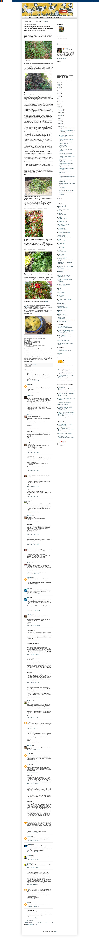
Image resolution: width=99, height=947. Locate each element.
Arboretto (60, 210)
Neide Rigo (29, 414)
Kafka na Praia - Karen (62, 257)
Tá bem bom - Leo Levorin (63, 315)
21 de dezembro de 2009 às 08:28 (33, 625)
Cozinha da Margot (61, 235)
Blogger (54, 931)
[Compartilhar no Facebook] (29, 366)
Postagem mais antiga (49, 922)
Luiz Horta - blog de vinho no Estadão (65, 262)
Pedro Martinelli (61, 282)
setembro (61, 113)
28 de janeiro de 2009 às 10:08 (33, 452)
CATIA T (28, 753)
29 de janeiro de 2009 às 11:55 (33, 521)
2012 (59, 103)
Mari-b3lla (29, 844)
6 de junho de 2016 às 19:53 (32, 832)
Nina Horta (60, 274)
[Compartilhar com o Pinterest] (30, 366)
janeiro (60, 126)
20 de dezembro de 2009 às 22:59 (33, 593)
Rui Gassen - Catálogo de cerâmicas (65, 433)
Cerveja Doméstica (61, 228)
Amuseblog (60, 207)
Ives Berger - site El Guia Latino (64, 427)
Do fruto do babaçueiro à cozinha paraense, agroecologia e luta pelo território (66, 370)
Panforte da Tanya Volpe (62, 339)
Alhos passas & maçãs (62, 205)
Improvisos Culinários (62, 251)
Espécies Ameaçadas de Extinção (64, 350)
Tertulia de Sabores (61, 310)
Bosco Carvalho (30, 548)
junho (60, 118)
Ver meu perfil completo (61, 58)
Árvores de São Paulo (62, 321)
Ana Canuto (29, 562)
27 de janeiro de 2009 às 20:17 (33, 380)
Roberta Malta (60, 293)
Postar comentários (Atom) (32, 924)
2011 (59, 104)
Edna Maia (29, 855)
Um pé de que (60, 353)
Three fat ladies (61, 311)
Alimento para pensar (62, 206)
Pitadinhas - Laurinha (62, 285)
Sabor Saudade (61, 298)
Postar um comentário (30, 920)
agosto (60, 115)
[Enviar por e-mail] (25, 366)
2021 (59, 88)
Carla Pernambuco (61, 225)
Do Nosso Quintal (61, 243)
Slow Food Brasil (61, 303)
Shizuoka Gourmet (61, 300)
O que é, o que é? (62, 159)
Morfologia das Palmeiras (63, 404)
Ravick (28, 588)
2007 (59, 198)
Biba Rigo (60, 216)
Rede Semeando (61, 292)
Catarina (29, 395)
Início (24, 17)
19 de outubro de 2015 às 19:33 (33, 783)
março (60, 123)
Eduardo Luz (60, 246)
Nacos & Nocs (60, 272)
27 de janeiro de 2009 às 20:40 (33, 411)
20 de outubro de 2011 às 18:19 (33, 654)
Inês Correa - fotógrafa (62, 425)
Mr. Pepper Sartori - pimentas (63, 270)
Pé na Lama (60, 289)
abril (60, 121)
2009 (59, 107)
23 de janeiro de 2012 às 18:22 (33, 717)
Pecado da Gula (61, 281)
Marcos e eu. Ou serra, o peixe (64, 170)
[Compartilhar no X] (28, 366)
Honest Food (60, 250)
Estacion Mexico (61, 247)
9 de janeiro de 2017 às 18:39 (32, 851)
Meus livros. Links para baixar (54, 17)
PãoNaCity (42, 17)
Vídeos (29, 17)
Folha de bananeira (61, 335)
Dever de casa (61, 242)
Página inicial (39, 922)
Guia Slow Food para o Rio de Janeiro (65, 397)
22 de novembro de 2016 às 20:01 (33, 840)
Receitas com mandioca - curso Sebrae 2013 (66, 411)
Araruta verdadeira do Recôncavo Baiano (66, 155)
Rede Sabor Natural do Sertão (63, 340)
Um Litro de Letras (61, 317)
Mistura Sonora (61, 268)
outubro (60, 112)
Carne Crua (60, 227)
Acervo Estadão (61, 386)
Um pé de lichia (62, 187)
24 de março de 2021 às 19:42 (32, 917)
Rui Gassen (60, 296)
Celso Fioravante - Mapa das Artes (64, 422)
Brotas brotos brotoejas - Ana (63, 220)
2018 (59, 93)
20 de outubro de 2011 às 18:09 (33, 639)
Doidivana (60, 244)
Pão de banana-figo (63, 145)
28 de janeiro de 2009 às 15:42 (33, 496)
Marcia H (29, 384)
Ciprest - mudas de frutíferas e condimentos (66, 330)
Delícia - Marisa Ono (62, 240)
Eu (27, 902)
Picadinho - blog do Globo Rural (64, 284)
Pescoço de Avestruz (63, 188)
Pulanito (59, 288)
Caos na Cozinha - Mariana (63, 222)
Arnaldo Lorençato (61, 211)
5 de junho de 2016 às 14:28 (32, 817)
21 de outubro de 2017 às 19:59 (33, 867)
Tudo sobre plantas (61, 314)
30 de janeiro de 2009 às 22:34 (33, 544)
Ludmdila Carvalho (61, 258)
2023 (59, 85)
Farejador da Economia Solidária (64, 334)
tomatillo (26, 306)
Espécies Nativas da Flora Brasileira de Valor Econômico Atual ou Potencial (66, 391)
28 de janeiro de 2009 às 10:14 (33, 486)
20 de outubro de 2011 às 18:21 (33, 669)
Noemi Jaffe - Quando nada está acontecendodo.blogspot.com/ (64, 276)
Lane (28, 820)
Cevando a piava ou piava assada (65, 153)
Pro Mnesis (60, 287)
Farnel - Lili (60, 248)
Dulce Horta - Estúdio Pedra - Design (65, 424)
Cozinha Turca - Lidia (62, 233)
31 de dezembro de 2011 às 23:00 (33, 682)
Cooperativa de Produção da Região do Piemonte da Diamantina (65, 332)
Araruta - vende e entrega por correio (65, 327)
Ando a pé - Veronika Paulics (63, 209)
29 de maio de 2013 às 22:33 (32, 728)
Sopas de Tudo (61, 306)
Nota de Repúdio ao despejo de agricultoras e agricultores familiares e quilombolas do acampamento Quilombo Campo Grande (66, 373)
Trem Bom (60, 313)
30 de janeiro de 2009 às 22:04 (33, 534)
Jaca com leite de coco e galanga (65, 142)
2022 (59, 87)
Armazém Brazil (62, 181)
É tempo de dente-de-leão (64, 185)
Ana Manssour (30, 700)
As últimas (60, 213)
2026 (59, 82)
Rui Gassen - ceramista (62, 434)
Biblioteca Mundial (61, 387)
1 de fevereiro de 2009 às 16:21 (33, 559)
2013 (59, 101)
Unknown (29, 577)
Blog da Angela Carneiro (62, 218)
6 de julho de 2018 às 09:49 (32, 898)
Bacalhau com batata (62, 214)
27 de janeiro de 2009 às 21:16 (33, 439)
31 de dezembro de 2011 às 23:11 (33, 697)
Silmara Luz (60, 302)
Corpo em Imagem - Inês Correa (64, 232)
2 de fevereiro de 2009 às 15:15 (33, 573)
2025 (59, 84)
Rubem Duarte (61, 295)
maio (60, 120)
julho (60, 117)
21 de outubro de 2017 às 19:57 (33, 859)
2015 (59, 98)
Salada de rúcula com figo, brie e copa (66, 190)
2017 (59, 95)
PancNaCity (35, 17)
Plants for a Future (61, 351)
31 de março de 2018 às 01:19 (32, 884)
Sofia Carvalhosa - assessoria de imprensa (66, 437)
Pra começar (61, 194)
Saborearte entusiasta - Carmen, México (65, 299)
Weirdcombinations (61, 318)
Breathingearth (61, 349)
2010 (59, 106)
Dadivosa (60, 239)
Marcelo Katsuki (61, 263)
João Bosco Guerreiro (62, 254)
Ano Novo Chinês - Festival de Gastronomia (64, 147)
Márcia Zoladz (60, 271)
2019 (59, 92)
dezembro (61, 109)
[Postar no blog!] (26, 366)
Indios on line (60, 253)
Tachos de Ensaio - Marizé (63, 307)
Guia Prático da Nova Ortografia (64, 395)
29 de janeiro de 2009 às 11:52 (33, 512)
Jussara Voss (60, 255)
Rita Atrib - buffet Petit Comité (63, 432)
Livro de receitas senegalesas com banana (66, 400)
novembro (61, 110)
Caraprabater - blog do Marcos (64, 224)
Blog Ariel (60, 217)
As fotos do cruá (62, 172)
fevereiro (61, 124)
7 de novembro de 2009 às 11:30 (33, 584)
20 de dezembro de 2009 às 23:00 (33, 610)
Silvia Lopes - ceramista (62, 436)
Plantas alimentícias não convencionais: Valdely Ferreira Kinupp (65, 408)
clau (28, 442)
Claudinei (29, 836)
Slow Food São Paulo (62, 304)
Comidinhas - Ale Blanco (62, 231)
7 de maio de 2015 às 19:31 (32, 772)
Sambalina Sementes (62, 341)
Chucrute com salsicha (62, 229)
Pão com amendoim (63, 151)
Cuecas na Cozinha (62, 236)
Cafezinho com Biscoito (62, 221)
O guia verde (60, 277)
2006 (59, 200)
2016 (59, 96)
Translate (46, 21)
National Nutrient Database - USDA (64, 405)
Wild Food (60, 354)
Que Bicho (60, 291)
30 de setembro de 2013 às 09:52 (33, 749)
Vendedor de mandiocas (63, 143)
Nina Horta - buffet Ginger (63, 428)
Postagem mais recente (29, 922)
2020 (59, 90)
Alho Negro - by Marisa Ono (63, 326)
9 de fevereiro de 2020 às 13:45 (33, 906)
